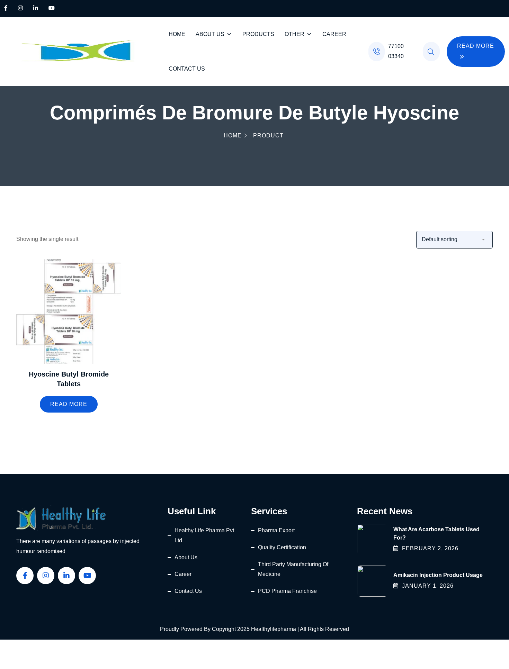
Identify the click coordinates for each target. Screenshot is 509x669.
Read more (68, 404)
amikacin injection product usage (438, 575)
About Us (210, 34)
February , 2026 (430, 548)
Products (258, 34)
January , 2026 (428, 586)
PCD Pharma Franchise (287, 591)
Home (177, 34)
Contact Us (187, 69)
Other (294, 34)
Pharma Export (276, 530)
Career (334, 34)
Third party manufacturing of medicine (293, 569)
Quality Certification (282, 547)
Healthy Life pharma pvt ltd (204, 535)
